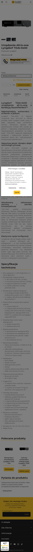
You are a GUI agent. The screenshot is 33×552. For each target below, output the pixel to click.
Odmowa (22, 188)
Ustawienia (12, 188)
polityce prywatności (11, 184)
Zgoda (17, 192)
